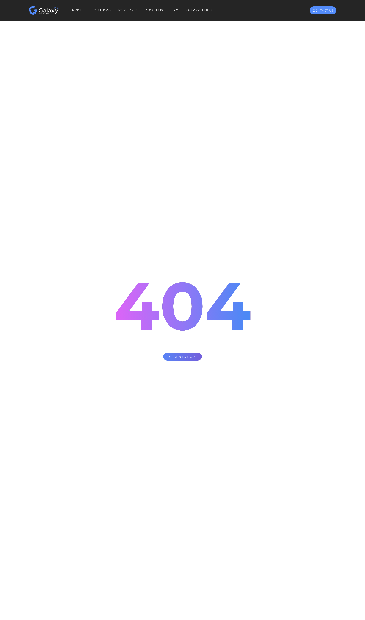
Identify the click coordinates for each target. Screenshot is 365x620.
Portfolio (128, 10)
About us (154, 10)
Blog (175, 10)
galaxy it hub (199, 10)
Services (76, 10)
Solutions (101, 10)
